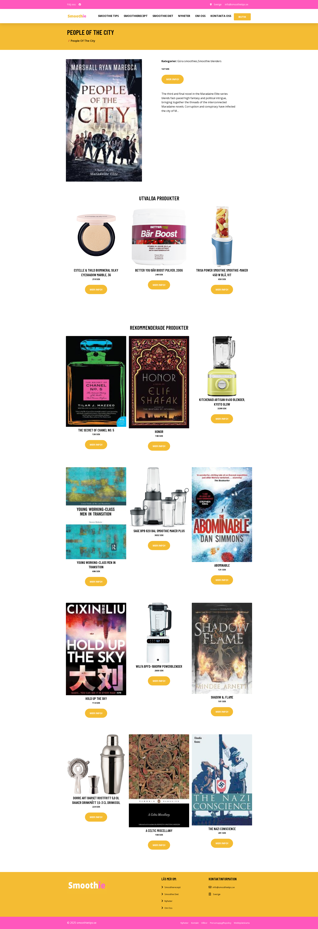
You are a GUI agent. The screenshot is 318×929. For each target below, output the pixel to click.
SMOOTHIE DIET (163, 16)
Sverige (218, 4)
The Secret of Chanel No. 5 (96, 430)
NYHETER (184, 16)
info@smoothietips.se (236, 4)
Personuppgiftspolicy (220, 922)
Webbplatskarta (242, 922)
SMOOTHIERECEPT (136, 16)
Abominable (222, 565)
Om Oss (168, 907)
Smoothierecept (172, 887)
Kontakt (195, 922)
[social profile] (79, 4)
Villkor (204, 922)
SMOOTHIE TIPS (108, 16)
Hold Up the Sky (96, 698)
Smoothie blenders (209, 61)
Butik (242, 16)
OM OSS (200, 16)
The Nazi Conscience (222, 829)
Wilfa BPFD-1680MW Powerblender (159, 666)
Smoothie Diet (171, 894)
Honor (159, 431)
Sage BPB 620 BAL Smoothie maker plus (159, 531)
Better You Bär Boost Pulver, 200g (159, 270)
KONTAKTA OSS (221, 16)
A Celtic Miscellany (159, 830)
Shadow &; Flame (222, 697)
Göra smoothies (187, 61)
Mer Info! (172, 79)
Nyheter (168, 901)
